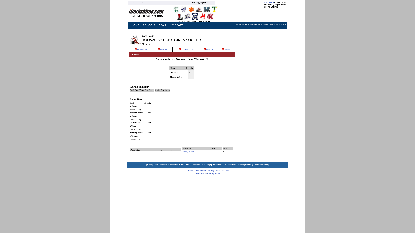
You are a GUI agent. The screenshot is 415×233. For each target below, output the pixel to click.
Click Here (269, 2)
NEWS (227, 49)
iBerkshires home (139, 3)
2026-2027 (176, 25)
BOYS (162, 25)
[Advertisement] (261, 38)
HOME (135, 25)
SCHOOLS (149, 25)
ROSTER (164, 49)
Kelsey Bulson (188, 151)
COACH (209, 49)
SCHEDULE (142, 49)
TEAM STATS (187, 49)
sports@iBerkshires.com (278, 24)
